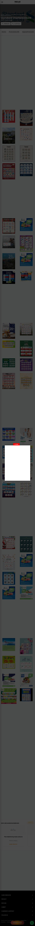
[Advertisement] (17, 463)
